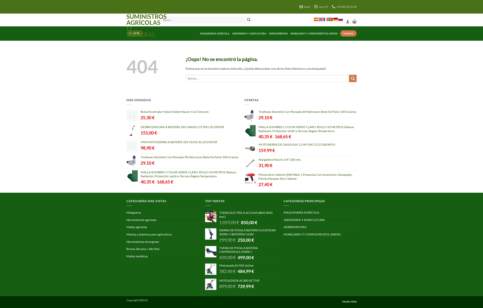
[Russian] (340, 19)
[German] (335, 19)
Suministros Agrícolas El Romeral (140, 26)
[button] (348, 21)
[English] (321, 19)
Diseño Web (349, 301)
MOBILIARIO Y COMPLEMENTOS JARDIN (314, 33)
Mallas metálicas (137, 256)
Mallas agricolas (136, 227)
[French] (326, 19)
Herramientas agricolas (141, 220)
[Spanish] (316, 19)
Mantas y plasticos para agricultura (149, 234)
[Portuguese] (330, 19)
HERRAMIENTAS (278, 33)
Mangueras (133, 212)
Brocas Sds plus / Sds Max (143, 249)
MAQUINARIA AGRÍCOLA (214, 33)
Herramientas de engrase (142, 241)
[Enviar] (248, 20)
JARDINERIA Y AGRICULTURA (249, 33)
